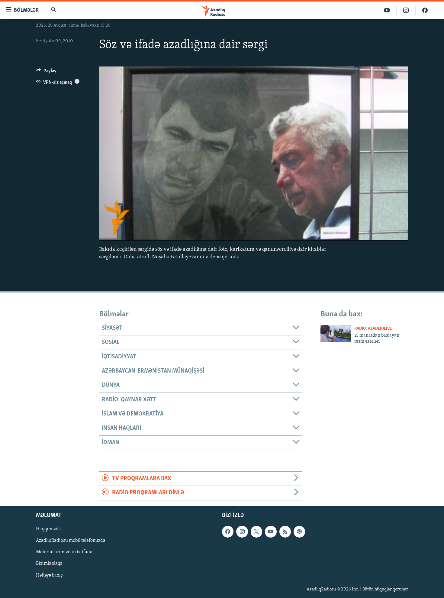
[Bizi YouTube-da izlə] (387, 10)
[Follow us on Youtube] (270, 531)
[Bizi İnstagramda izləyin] (406, 10)
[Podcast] (299, 531)
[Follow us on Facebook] (227, 531)
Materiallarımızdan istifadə (64, 552)
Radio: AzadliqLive (373, 328)
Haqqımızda (48, 529)
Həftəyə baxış (49, 575)
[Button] (46, 72)
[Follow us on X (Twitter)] (256, 531)
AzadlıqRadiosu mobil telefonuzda (70, 540)
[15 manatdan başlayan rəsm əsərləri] (335, 333)
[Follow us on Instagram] (242, 531)
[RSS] (285, 531)
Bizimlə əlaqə (49, 563)
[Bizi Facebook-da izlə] (425, 10)
